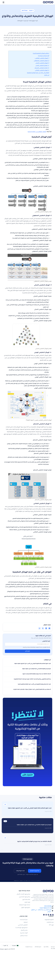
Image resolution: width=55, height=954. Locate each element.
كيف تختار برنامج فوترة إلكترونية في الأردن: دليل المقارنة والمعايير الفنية (34, 684)
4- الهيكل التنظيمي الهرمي (42, 65)
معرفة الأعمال (25, 10)
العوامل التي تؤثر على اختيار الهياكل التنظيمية (38, 72)
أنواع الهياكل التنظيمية (43, 55)
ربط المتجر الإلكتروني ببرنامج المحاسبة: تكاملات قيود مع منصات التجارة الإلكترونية (32, 679)
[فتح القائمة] (3, 2)
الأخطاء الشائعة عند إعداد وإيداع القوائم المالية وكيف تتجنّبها (37, 673)
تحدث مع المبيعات (20, 870)
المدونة (30, 10)
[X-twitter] (50, 914)
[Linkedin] (46, 914)
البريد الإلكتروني (46, 641)
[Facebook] (53, 914)
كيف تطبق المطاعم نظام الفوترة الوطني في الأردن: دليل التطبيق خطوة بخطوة (32, 663)
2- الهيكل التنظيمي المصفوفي (41, 60)
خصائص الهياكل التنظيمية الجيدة (41, 53)
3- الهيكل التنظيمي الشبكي (42, 63)
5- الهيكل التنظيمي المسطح (42, 67)
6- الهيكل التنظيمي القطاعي (42, 70)
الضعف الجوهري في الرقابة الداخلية (37, 131)
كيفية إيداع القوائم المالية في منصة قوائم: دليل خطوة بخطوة (36, 668)
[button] (49, 628)
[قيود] (48, 2)
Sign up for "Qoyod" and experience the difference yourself (27, 880)
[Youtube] (48, 914)
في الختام (46, 75)
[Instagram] (44, 914)
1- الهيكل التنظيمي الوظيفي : (42, 58)
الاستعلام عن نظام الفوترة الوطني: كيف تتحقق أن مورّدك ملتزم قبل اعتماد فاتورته (32, 689)
